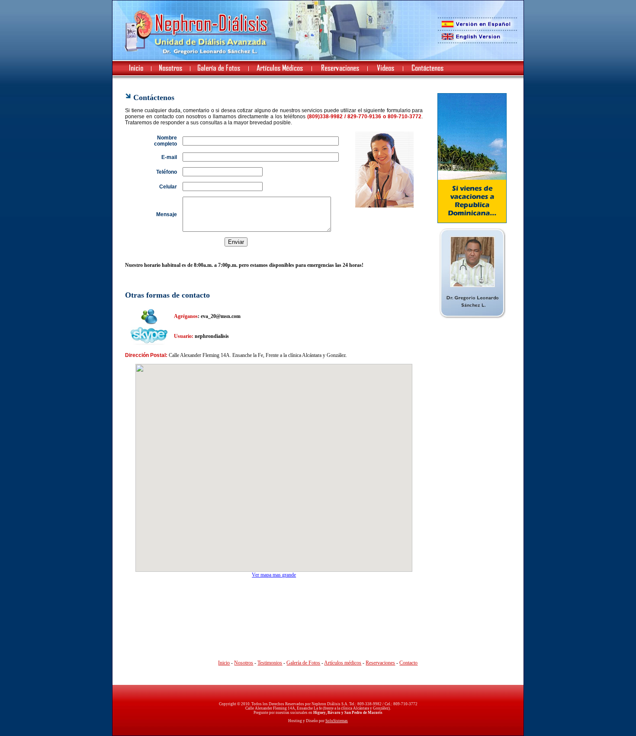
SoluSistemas (336, 721)
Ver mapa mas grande (274, 575)
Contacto (408, 663)
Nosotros (243, 663)
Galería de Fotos (303, 663)
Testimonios (269, 663)
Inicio (224, 663)
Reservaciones (380, 663)
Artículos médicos (342, 663)
